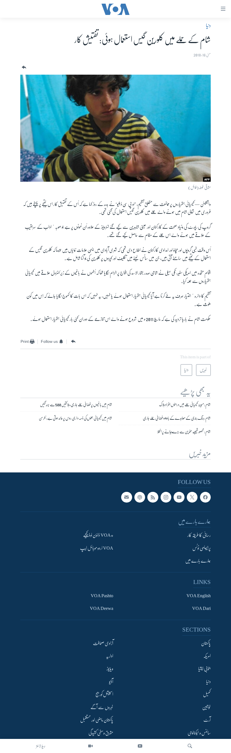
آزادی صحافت (103, 643)
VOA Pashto (102, 596)
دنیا (208, 25)
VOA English (198, 596)
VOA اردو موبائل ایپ (96, 548)
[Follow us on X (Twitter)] (192, 497)
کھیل (207, 695)
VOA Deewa (101, 608)
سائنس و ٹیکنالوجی (199, 733)
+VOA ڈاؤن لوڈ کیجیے (98, 535)
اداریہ (109, 656)
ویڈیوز (109, 669)
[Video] (90, 746)
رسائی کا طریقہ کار (199, 535)
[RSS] (152, 497)
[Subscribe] (126, 497)
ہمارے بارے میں (198, 561)
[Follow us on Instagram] (166, 497)
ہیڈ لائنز (41, 746)
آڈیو (111, 682)
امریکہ (207, 656)
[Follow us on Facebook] (205, 497)
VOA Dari (201, 608)
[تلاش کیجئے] (189, 746)
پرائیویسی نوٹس (201, 548)
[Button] (23, 67)
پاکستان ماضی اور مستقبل (96, 720)
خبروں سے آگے (101, 707)
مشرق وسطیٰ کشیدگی (100, 733)
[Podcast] (139, 497)
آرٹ (207, 720)
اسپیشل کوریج (104, 695)
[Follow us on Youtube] (179, 497)
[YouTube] (140, 746)
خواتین (206, 707)
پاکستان (206, 643)
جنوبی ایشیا (204, 669)
